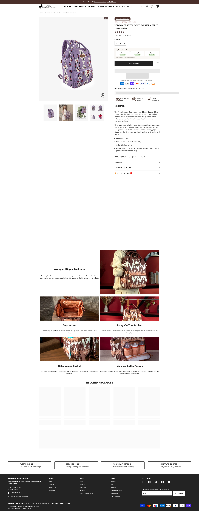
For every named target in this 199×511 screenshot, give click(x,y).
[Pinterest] (155, 482)
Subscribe (179, 493)
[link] (157, 63)
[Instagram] (149, 482)
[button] (119, 32)
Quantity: (118, 39)
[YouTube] (168, 482)
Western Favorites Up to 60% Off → (105, 2)
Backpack (142, 157)
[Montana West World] (99, 439)
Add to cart (134, 63)
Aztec (135, 157)
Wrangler (128, 157)
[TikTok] (162, 482)
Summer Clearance (122, 19)
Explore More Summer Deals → (126, 22)
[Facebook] (142, 482)
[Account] (147, 6)
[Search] (142, 6)
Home (41, 13)
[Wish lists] (151, 6)
